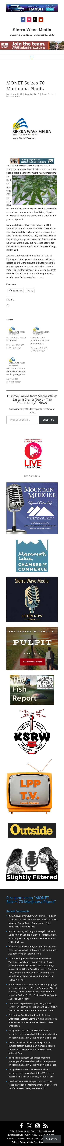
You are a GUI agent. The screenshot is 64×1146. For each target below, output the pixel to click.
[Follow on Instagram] (29, 19)
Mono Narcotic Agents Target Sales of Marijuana (40, 340)
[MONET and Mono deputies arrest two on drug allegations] (17, 361)
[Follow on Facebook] (23, 19)
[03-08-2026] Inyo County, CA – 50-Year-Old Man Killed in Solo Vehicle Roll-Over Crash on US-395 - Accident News (32, 950)
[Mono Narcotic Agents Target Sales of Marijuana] (41, 330)
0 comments (13, 96)
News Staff (16, 94)
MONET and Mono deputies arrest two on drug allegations (16, 371)
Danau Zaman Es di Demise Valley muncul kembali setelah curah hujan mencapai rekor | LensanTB (31, 1046)
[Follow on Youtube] (41, 19)
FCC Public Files (32, 476)
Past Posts (48, 94)
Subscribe (48, 419)
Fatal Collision (34, 953)
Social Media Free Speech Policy (36, 1142)
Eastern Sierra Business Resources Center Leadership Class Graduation (32, 1022)
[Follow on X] (35, 19)
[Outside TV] (32, 837)
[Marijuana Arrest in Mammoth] (17, 330)
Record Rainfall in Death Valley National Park (34, 1037)
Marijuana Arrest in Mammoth (16, 339)
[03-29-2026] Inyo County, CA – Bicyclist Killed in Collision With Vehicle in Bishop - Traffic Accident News (32, 919)
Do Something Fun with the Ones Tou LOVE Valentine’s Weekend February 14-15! (31, 976)
